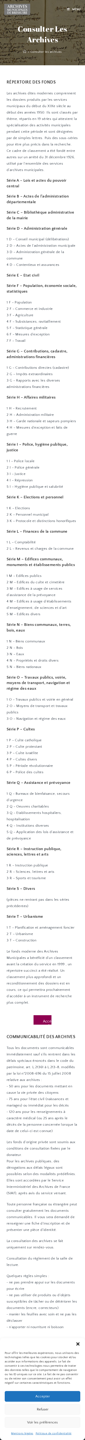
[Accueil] (24, 51)
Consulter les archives (46, 51)
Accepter (42, 1396)
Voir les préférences (42, 1422)
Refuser (42, 1409)
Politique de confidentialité (54, 1433)
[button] (78, 1344)
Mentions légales (22, 1433)
